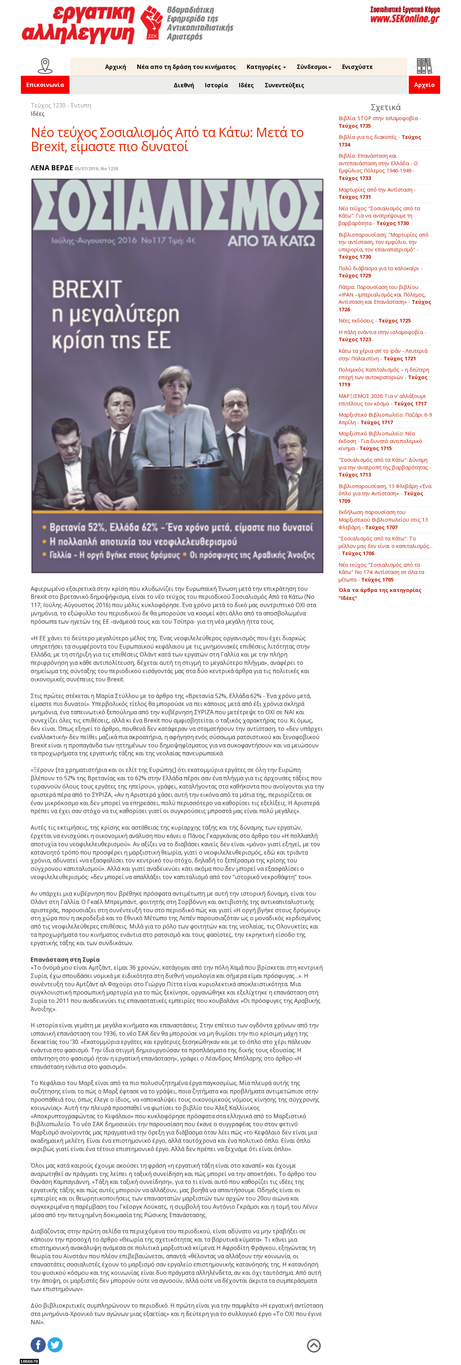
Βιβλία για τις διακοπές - (380, 140)
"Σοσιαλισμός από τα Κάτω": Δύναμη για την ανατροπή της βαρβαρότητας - (385, 467)
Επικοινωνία (45, 85)
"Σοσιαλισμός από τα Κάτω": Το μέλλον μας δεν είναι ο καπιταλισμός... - (386, 546)
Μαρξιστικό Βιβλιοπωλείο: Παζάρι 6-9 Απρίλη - (385, 418)
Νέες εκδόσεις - (375, 320)
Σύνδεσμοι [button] (312, 67)
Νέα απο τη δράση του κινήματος (186, 67)
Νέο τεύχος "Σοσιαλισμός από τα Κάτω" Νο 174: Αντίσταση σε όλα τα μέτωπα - (381, 572)
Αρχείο (424, 85)
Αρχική (115, 67)
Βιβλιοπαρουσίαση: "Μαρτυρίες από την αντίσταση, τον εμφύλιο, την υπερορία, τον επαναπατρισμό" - (384, 245)
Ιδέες (246, 85)
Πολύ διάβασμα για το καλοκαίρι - (380, 272)
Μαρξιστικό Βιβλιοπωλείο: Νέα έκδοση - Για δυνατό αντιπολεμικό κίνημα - (380, 441)
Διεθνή (184, 85)
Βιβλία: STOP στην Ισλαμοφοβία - (380, 122)
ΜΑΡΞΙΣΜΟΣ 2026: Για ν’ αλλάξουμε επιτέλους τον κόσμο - (382, 399)
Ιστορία (216, 85)
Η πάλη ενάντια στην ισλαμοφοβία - (382, 336)
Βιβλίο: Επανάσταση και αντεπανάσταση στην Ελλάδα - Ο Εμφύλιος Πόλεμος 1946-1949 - (378, 166)
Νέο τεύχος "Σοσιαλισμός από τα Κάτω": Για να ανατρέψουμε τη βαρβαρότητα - (379, 216)
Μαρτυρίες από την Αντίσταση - (377, 193)
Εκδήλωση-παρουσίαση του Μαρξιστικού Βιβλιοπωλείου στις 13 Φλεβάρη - (383, 519)
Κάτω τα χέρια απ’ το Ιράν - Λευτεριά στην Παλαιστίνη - (383, 354)
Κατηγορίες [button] (264, 67)
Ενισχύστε (357, 67)
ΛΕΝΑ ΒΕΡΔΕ (52, 167)
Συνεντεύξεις (284, 85)
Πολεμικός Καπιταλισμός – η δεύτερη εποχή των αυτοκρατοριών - (384, 377)
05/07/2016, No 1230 (96, 169)
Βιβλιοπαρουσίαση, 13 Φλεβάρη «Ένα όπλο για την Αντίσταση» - (385, 493)
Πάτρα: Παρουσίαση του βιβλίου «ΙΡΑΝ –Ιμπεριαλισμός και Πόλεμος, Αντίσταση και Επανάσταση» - (385, 298)
